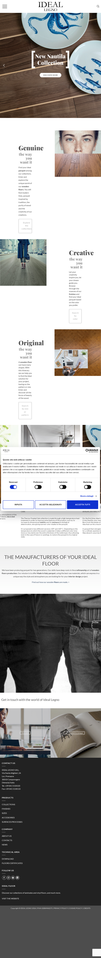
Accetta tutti (82, 505)
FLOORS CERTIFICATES (12, 863)
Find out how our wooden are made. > (50, 582)
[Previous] (4, 65)
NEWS (4, 844)
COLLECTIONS (8, 804)
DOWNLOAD (8, 859)
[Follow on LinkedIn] (17, 878)
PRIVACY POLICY (61, 908)
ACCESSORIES (8, 817)
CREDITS (86, 908)
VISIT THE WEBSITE (10, 898)
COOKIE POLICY (75, 908)
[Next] (97, 65)
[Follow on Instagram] (9, 878)
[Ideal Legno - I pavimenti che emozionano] (50, 6)
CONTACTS (7, 840)
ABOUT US (6, 836)
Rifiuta (18, 505)
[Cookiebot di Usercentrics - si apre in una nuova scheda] (87, 451)
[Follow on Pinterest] (13, 878)
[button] (5, 6)
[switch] (38, 487)
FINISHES (6, 809)
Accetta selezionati (50, 505)
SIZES (4, 813)
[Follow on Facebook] (4, 878)
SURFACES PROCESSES (12, 822)
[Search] (98, 6)
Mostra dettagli (86, 496)
